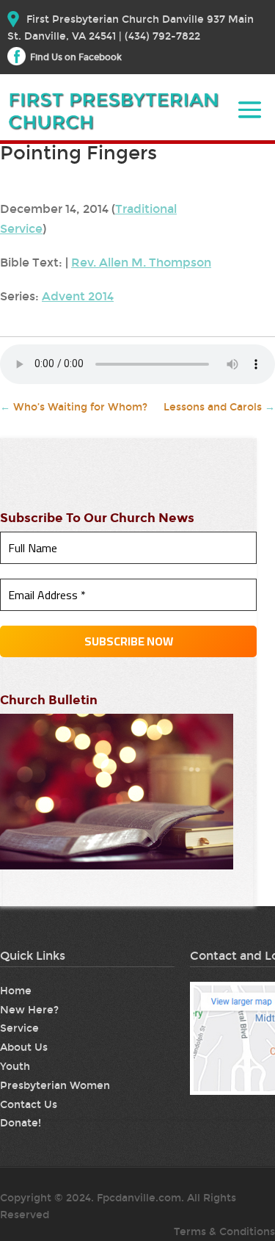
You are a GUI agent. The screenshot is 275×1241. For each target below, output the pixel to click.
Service (19, 1028)
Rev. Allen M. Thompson (141, 262)
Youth (15, 1066)
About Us (24, 1047)
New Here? (29, 1010)
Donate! (20, 1123)
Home (16, 991)
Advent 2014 (78, 296)
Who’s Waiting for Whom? (73, 407)
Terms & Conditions (224, 1232)
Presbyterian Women (55, 1085)
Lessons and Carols (219, 407)
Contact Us (28, 1105)
